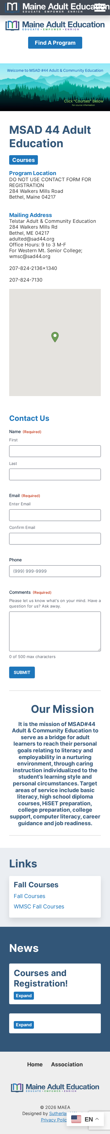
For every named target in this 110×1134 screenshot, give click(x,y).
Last (13, 463)
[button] (55, 337)
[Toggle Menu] (55, 7)
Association (67, 1064)
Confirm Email (22, 527)
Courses (23, 160)
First (13, 439)
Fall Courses (29, 896)
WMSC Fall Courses (39, 906)
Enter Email (20, 503)
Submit (22, 672)
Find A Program (55, 42)
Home (35, 1064)
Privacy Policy (55, 1119)
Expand (24, 995)
